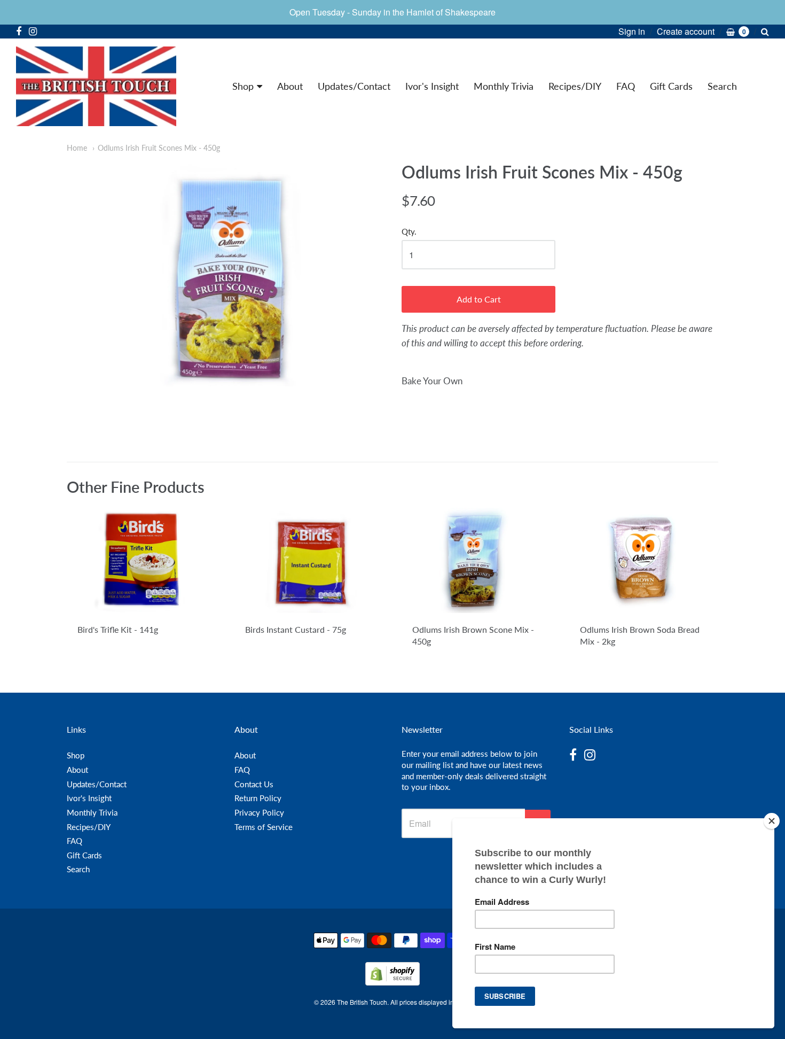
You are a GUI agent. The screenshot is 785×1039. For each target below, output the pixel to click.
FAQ (625, 86)
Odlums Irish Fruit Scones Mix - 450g (159, 147)
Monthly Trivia (503, 86)
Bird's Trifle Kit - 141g (117, 629)
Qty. (409, 231)
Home (77, 147)
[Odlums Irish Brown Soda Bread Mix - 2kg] (643, 561)
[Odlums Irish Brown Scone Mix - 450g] (476, 561)
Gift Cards (671, 86)
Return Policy (257, 798)
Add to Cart (479, 299)
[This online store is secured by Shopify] (392, 982)
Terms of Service (263, 827)
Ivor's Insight (432, 86)
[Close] (772, 821)
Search (722, 86)
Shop (243, 86)
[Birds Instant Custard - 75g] (308, 561)
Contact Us (253, 784)
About (290, 86)
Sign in (631, 31)
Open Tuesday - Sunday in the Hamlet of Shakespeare (392, 12)
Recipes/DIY (574, 86)
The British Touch (362, 1001)
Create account (686, 31)
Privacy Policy (259, 812)
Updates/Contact (354, 86)
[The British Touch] (96, 86)
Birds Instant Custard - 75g (295, 629)
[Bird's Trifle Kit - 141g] (141, 561)
